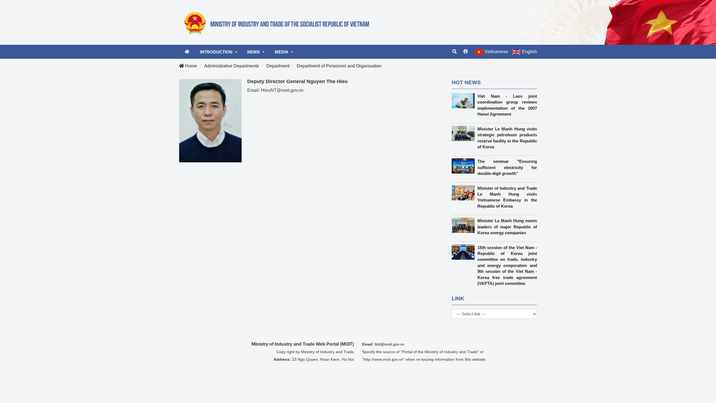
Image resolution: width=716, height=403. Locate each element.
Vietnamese (496, 51)
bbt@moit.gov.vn (389, 344)
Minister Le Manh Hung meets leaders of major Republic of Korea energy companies (507, 226)
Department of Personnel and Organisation (339, 66)
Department (277, 66)
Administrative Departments (231, 66)
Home (190, 66)
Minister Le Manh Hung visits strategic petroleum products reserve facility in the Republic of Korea (507, 137)
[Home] (280, 22)
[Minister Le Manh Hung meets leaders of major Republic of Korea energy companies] (464, 225)
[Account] (466, 52)
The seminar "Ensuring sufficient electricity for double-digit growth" (507, 167)
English (529, 51)
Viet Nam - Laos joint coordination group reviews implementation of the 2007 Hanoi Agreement (507, 105)
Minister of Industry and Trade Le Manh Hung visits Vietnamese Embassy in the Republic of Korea (507, 197)
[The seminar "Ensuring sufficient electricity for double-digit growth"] (464, 166)
